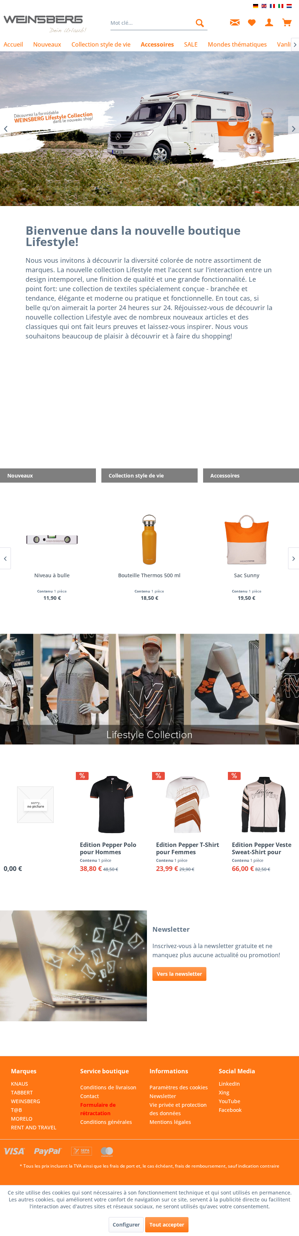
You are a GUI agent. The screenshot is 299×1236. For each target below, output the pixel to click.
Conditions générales (106, 1121)
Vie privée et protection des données (178, 1109)
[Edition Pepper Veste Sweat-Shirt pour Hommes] (263, 804)
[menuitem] (159, 23)
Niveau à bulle (52, 575)
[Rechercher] (199, 23)
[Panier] (287, 23)
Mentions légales (170, 1121)
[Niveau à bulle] (52, 539)
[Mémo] (251, 23)
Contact (89, 1096)
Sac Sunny (246, 575)
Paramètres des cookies (179, 1087)
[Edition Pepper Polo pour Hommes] (111, 804)
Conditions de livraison (108, 1087)
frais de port (122, 1166)
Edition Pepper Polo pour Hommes (108, 848)
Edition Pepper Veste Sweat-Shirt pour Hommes (261, 848)
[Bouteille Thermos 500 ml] (149, 539)
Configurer (126, 1224)
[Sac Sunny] (246, 539)
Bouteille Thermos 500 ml (149, 575)
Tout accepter (167, 1224)
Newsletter (163, 1096)
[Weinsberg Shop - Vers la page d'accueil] (45, 25)
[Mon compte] (269, 23)
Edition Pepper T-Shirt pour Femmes (187, 848)
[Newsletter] (233, 23)
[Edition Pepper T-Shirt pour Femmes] (188, 804)
